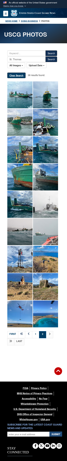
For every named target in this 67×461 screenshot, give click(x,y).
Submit (55, 434)
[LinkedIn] (53, 445)
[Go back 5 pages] (21, 334)
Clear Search (16, 75)
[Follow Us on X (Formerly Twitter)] (41, 445)
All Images (15, 65)
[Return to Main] (58, 373)
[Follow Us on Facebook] (35, 445)
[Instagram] (59, 445)
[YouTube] (47, 445)
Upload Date (36, 65)
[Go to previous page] (28, 334)
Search (51, 53)
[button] (15, 6)
